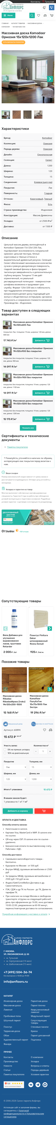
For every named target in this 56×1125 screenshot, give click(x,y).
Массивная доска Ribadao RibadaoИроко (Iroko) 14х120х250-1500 (14, 700)
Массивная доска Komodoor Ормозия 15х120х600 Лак (33, 323)
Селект (49, 160)
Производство (11, 1061)
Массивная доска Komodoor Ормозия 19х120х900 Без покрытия (33, 349)
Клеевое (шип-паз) (43, 182)
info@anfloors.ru (16, 981)
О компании (37, 1057)
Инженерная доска (13, 1001)
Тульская (49, 1)
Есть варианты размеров (13, 42)
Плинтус (8, 1026)
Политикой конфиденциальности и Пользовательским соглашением (24, 1113)
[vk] (30, 1084)
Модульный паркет (40, 1016)
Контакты (35, 1)
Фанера (7, 1044)
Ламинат (8, 1009)
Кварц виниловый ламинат (40, 1010)
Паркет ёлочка (38, 1005)
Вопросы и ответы (40, 1065)
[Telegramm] (37, 1084)
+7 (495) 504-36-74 (18, 972)
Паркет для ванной (40, 1035)
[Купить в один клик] (44, 811)
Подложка (36, 1039)
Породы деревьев (40, 1070)
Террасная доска (12, 1031)
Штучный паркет (12, 1020)
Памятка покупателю (17, 447)
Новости (8, 1065)
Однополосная (44, 154)
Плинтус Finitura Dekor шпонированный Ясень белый (39, 639)
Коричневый (36, 198)
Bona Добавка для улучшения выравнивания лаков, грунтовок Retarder (12, 641)
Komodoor (47, 137)
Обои (6, 1035)
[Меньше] (36, 751)
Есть (50, 204)
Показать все (28, 428)
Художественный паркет (16, 1039)
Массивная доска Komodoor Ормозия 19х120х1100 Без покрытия (33, 376)
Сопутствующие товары (39, 1021)
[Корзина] (51, 15)
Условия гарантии (40, 1074)
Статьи (7, 1070)
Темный (48, 198)
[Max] (45, 1084)
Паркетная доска (39, 1001)
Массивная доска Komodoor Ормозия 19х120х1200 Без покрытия (33, 402)
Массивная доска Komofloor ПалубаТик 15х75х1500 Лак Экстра (39, 701)
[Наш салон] (28, 517)
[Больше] (50, 751)
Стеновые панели (40, 1026)
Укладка (35, 1061)
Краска (34, 1031)
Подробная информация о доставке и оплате (24, 914)
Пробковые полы (12, 1016)
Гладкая (48, 193)
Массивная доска (12, 1005)
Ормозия (47, 143)
